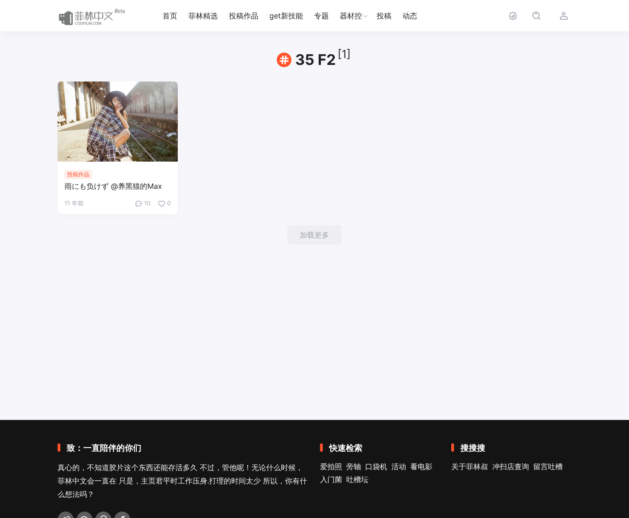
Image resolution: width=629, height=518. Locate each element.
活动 (398, 466)
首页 (170, 15)
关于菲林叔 (469, 466)
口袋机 (376, 466)
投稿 (384, 15)
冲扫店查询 (510, 466)
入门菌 (331, 479)
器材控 (351, 15)
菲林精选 (203, 15)
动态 (409, 15)
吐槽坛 (357, 479)
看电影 (421, 466)
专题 (321, 15)
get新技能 (286, 15)
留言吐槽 (548, 466)
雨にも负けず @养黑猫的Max (113, 186)
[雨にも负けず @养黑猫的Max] (118, 121)
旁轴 (353, 466)
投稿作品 (243, 15)
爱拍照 (331, 466)
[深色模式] (513, 16)
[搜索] (536, 16)
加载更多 (314, 234)
